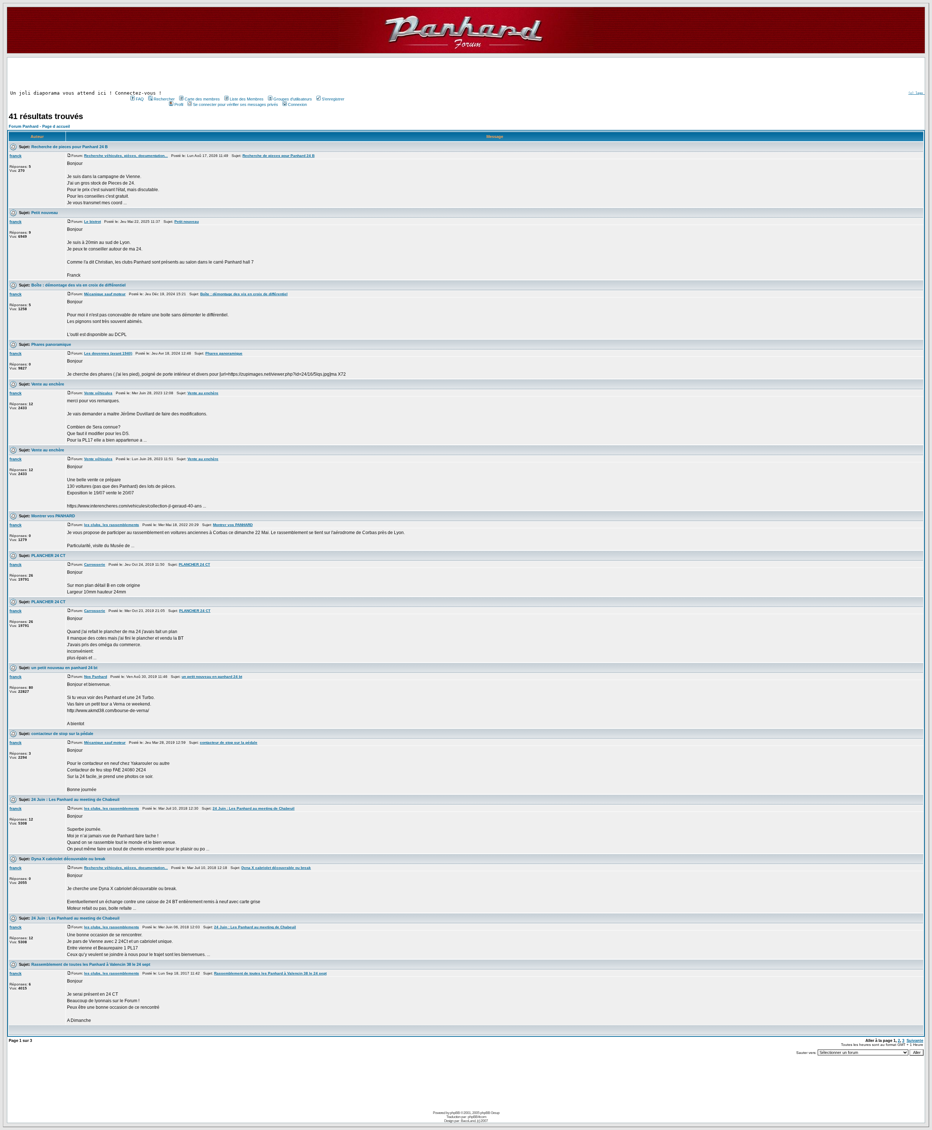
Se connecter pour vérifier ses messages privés (235, 104)
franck (15, 156)
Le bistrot (92, 222)
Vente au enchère (47, 384)
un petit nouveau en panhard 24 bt (64, 667)
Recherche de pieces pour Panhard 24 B (69, 147)
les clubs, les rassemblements (111, 525)
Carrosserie (94, 564)
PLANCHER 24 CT (48, 555)
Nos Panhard (95, 677)
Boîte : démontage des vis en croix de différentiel (78, 285)
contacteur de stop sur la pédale (62, 733)
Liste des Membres (247, 99)
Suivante (915, 1040)
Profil (178, 104)
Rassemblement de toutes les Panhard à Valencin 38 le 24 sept (90, 964)
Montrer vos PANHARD (53, 516)
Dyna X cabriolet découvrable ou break (68, 859)
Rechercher (164, 99)
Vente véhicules (98, 393)
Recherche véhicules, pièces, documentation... (126, 156)
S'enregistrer (333, 99)
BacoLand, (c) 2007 (474, 1121)
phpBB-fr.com (477, 1117)
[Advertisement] (236, 74)
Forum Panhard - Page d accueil (39, 126)
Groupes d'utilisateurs (292, 99)
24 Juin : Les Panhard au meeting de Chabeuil (75, 799)
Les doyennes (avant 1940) (108, 353)
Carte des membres (202, 99)
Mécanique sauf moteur (105, 294)
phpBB (455, 1113)
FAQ (140, 99)
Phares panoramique (51, 344)
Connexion (297, 104)
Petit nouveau (44, 212)
